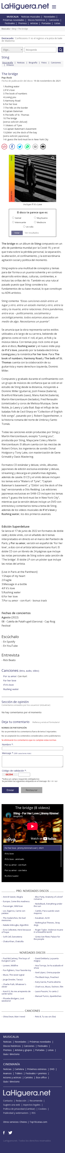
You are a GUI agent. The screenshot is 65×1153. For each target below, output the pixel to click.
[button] (54, 6)
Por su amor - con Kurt (15, 864)
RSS (33, 1112)
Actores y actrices (12, 1077)
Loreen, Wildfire (10, 965)
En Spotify (9, 641)
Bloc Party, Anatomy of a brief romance (48, 898)
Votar (17, 232)
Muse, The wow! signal (13, 974)
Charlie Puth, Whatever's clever (14, 985)
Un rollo (29, 226)
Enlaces (10, 65)
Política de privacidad (14, 1108)
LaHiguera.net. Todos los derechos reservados (27, 1140)
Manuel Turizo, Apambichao (48, 996)
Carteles (28, 1077)
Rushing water (26, 346)
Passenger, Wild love (13, 906)
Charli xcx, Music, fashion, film (49, 986)
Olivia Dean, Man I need (14, 1016)
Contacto (8, 1100)
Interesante (20, 222)
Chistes (23, 1121)
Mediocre (41, 222)
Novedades (49, 16)
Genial (18, 218)
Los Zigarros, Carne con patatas (13, 912)
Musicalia (6, 28)
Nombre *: (7, 744)
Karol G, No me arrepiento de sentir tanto (16, 992)
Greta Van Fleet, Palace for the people (47, 937)
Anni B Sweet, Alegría (13, 896)
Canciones (54, 19)
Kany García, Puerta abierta (48, 981)
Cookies (42, 1108)
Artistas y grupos (23, 1050)
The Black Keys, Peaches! (47, 977)
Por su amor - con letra (16, 870)
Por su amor (18, 543)
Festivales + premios (36, 1073)
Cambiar (30, 1108)
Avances (7, 1073)
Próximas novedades (13, 19)
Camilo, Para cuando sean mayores (46, 912)
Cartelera (19, 1069)
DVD (52, 1069)
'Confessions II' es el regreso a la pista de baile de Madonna (32, 39)
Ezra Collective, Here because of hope (16, 930)
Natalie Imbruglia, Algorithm (16, 925)
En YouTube (10, 645)
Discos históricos (36, 19)
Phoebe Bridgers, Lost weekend (13, 999)
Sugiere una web (11, 1104)
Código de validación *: (14, 770)
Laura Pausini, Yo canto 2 (46, 991)
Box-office (41, 1077)
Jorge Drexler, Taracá (13, 979)
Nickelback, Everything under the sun (48, 904)
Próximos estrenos (37, 1069)
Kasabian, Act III (42, 917)
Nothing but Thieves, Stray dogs (47, 923)
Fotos (44, 62)
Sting (14, 28)
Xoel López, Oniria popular (47, 972)
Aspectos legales (31, 1104)
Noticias (21, 62)
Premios (22, 23)
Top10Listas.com (38, 1121)
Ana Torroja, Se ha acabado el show (48, 966)
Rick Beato (9, 660)
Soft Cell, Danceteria (12, 936)
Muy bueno (42, 218)
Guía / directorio (11, 1054)
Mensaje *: (16, 753)
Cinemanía (11, 1064)
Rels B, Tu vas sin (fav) (45, 1016)
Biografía (33, 62)
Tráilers (18, 1073)
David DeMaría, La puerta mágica (46, 959)
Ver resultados (32, 232)
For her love (40, 354)
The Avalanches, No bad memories (14, 919)
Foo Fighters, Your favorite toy (17, 970)
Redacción (21, 1100)
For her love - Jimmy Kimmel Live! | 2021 (24, 848)
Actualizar (45, 705)
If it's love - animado (14, 859)
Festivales (10, 23)
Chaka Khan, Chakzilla (13, 941)
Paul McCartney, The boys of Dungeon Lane (16, 959)
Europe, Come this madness (16, 901)
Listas (57, 23)
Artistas (34, 23)
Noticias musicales (30, 16)
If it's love (11, 350)
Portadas (46, 23)
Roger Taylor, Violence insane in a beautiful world (48, 930)
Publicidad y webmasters (15, 1112)
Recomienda (36, 1100)
